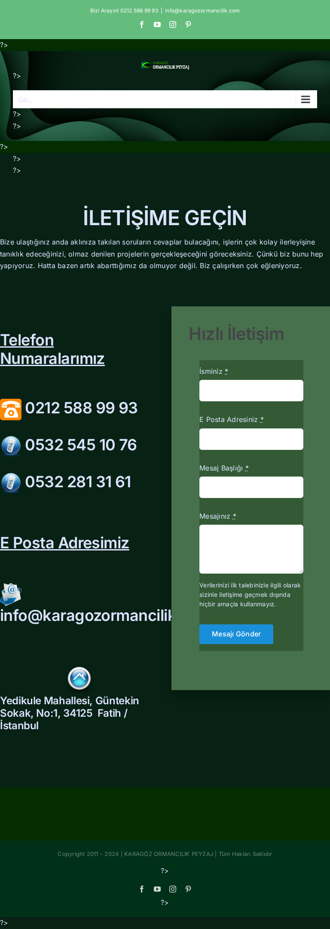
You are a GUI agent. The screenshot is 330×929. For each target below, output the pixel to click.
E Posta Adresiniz (231, 419)
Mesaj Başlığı (224, 468)
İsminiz (213, 371)
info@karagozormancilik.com (202, 10)
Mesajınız (217, 516)
